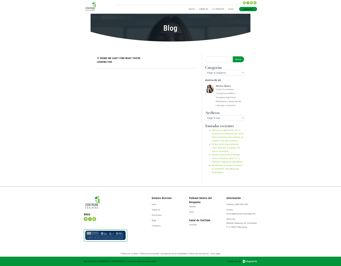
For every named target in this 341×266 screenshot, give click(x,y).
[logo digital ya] (249, 261)
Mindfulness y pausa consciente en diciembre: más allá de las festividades (227, 169)
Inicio (192, 9)
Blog (231, 9)
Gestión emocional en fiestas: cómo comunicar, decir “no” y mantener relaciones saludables (227, 158)
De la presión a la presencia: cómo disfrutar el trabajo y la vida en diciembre (226, 148)
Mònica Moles (223, 86)
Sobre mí (203, 9)
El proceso (218, 9)
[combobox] (219, 59)
